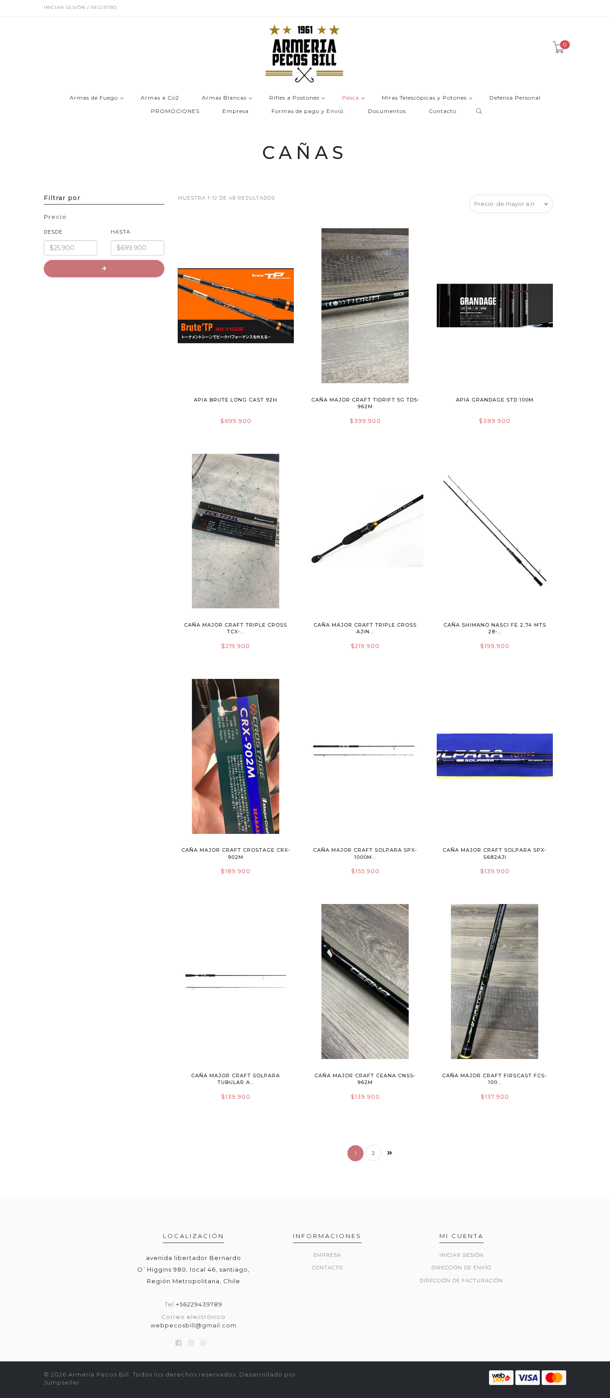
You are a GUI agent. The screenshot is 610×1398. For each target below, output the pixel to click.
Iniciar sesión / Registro (80, 7)
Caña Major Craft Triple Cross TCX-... (235, 628)
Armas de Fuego (94, 98)
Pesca (350, 98)
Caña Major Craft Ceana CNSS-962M (365, 1078)
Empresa (235, 111)
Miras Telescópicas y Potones (424, 98)
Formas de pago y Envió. (308, 111)
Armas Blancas (224, 98)
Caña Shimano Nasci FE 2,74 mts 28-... (494, 628)
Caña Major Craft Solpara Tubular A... (235, 1078)
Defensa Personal (515, 98)
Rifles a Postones (294, 98)
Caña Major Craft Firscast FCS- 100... (494, 1078)
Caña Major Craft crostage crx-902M (235, 853)
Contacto (442, 111)
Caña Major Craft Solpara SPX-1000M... (365, 853)
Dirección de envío (461, 1267)
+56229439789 (199, 1304)
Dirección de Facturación (461, 1280)
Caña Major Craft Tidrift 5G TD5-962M (365, 403)
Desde (53, 232)
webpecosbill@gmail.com (193, 1325)
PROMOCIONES (175, 111)
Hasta (120, 232)
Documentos (387, 111)
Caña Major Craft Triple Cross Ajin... (365, 628)
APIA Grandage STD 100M (495, 400)
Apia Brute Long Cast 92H (235, 400)
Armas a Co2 (160, 98)
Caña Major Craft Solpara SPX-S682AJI (495, 853)
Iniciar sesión (461, 1255)
